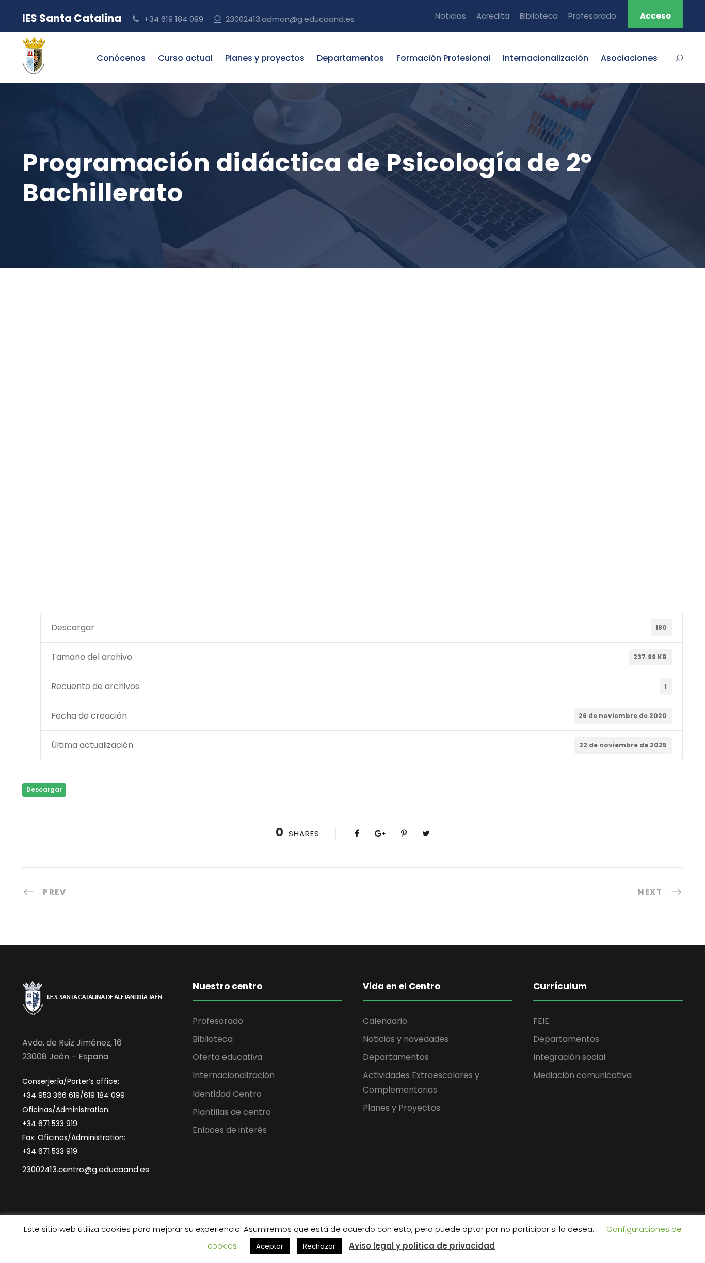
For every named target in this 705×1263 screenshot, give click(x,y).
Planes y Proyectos (401, 1108)
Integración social (569, 1057)
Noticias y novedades (405, 1039)
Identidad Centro (227, 1094)
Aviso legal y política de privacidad (422, 1245)
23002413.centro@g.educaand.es (85, 1169)
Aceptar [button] (269, 1246)
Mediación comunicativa (582, 1075)
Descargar (44, 789)
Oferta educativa (227, 1057)
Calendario (385, 1021)
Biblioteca (539, 15)
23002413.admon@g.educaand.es (290, 18)
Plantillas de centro (232, 1112)
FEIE (541, 1021)
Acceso (655, 15)
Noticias (450, 15)
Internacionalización (234, 1075)
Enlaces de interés (230, 1130)
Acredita (492, 15)
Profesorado (592, 15)
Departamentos (350, 58)
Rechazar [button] (319, 1246)
